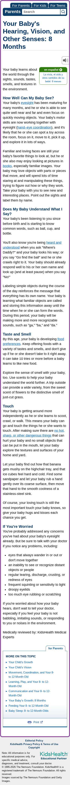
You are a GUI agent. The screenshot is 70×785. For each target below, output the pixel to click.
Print (36, 722)
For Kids (40, 5)
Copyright (34, 747)
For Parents (21, 5)
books (7, 166)
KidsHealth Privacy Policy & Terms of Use (34, 744)
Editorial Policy (34, 740)
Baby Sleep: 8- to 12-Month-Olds (29, 710)
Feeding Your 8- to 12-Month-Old (28, 705)
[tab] (55, 648)
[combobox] (41, 12)
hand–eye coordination (34, 127)
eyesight (27, 103)
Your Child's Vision (20, 667)
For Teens (57, 5)
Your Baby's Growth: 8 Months (27, 700)
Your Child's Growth (21, 662)
